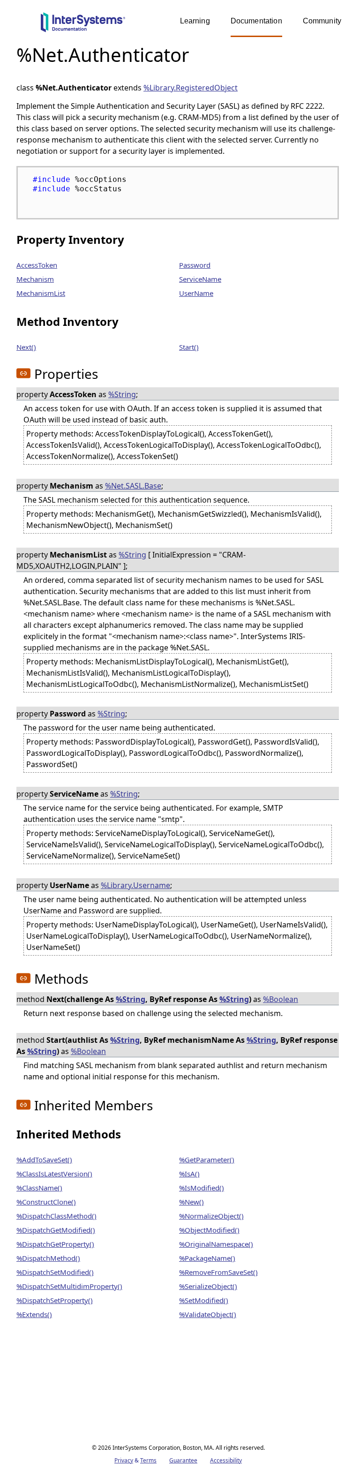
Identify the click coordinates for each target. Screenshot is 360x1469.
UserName (196, 293)
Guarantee (183, 1460)
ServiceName (200, 279)
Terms (148, 1460)
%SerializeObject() (208, 1286)
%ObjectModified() (209, 1230)
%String (122, 394)
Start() (189, 347)
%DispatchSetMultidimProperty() (69, 1286)
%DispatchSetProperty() (54, 1300)
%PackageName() (207, 1258)
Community (322, 21)
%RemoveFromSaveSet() (218, 1272)
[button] (23, 373)
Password (194, 265)
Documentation (256, 21)
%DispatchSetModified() (55, 1272)
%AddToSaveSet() (44, 1159)
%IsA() (189, 1173)
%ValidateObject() (207, 1314)
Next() (26, 347)
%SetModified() (203, 1300)
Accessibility (226, 1460)
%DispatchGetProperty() (55, 1244)
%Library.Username (135, 885)
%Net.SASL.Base (133, 486)
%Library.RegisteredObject (190, 88)
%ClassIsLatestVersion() (54, 1173)
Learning (195, 21)
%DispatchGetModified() (55, 1230)
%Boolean (280, 999)
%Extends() (34, 1314)
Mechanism (35, 279)
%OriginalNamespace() (216, 1244)
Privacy (123, 1460)
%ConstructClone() (46, 1201)
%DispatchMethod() (48, 1258)
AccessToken (36, 265)
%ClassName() (39, 1187)
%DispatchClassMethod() (56, 1215)
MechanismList (40, 293)
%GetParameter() (206, 1159)
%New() (191, 1201)
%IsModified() (201, 1187)
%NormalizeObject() (211, 1215)
